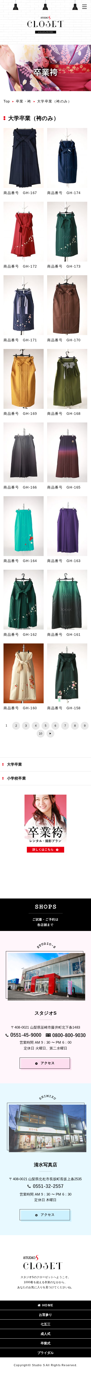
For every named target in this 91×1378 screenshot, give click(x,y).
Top (7, 101)
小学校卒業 (16, 778)
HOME (47, 1305)
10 (40, 733)
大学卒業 (14, 764)
